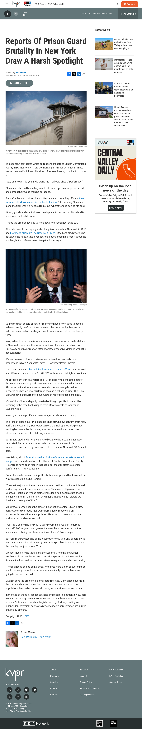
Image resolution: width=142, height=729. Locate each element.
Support (83, 676)
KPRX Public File (116, 670)
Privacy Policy (86, 682)
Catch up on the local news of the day (115, 188)
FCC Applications (87, 695)
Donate (130, 4)
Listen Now (115, 208)
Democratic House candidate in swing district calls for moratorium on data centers (123, 66)
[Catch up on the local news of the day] (115, 159)
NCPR (26, 616)
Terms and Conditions (89, 689)
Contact (53, 695)
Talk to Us (84, 670)
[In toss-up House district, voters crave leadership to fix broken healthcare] (104, 88)
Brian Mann (21, 72)
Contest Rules (115, 682)
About (53, 670)
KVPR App (54, 689)
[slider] (20, 13)
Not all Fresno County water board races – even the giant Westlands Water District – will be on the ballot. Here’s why (123, 116)
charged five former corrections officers (50, 369)
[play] (7, 14)
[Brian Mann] (12, 639)
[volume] (16, 14)
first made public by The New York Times (32, 232)
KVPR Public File (116, 676)
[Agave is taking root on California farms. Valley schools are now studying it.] (104, 44)
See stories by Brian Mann (36, 637)
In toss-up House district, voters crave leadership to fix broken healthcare (123, 89)
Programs (54, 676)
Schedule (54, 682)
